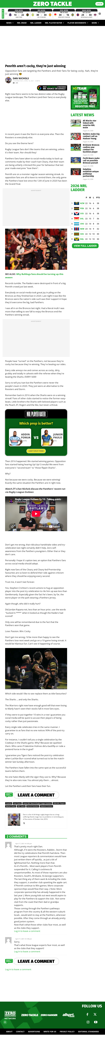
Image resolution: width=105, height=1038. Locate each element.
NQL (82, 239)
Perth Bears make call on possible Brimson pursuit (91, 160)
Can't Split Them (36, 451)
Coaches (8, 803)
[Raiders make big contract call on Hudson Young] (76, 136)
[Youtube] (96, 1022)
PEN (82, 208)
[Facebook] (87, 1014)
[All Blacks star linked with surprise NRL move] (76, 123)
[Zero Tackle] (52, 4)
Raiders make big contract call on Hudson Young (91, 136)
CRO (82, 224)
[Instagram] (88, 1022)
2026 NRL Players (59, 803)
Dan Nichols (21, 78)
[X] (25, 823)
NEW (82, 229)
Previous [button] (6, 14)
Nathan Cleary (10, 806)
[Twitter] (95, 1014)
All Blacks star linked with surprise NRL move (89, 124)
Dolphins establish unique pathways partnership (91, 172)
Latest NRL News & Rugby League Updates (37, 803)
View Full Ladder (85, 245)
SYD (82, 213)
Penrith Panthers (32, 806)
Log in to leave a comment (27, 931)
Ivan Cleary (17, 803)
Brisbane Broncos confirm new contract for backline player (91, 148)
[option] (19, 14)
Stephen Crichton (46, 806)
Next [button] (99, 14)
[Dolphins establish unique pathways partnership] (76, 171)
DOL (82, 219)
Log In (99, 4)
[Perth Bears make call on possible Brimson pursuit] (76, 160)
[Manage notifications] (5, 1022)
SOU (82, 234)
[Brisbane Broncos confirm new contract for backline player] (76, 147)
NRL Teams (21, 806)
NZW (82, 203)
